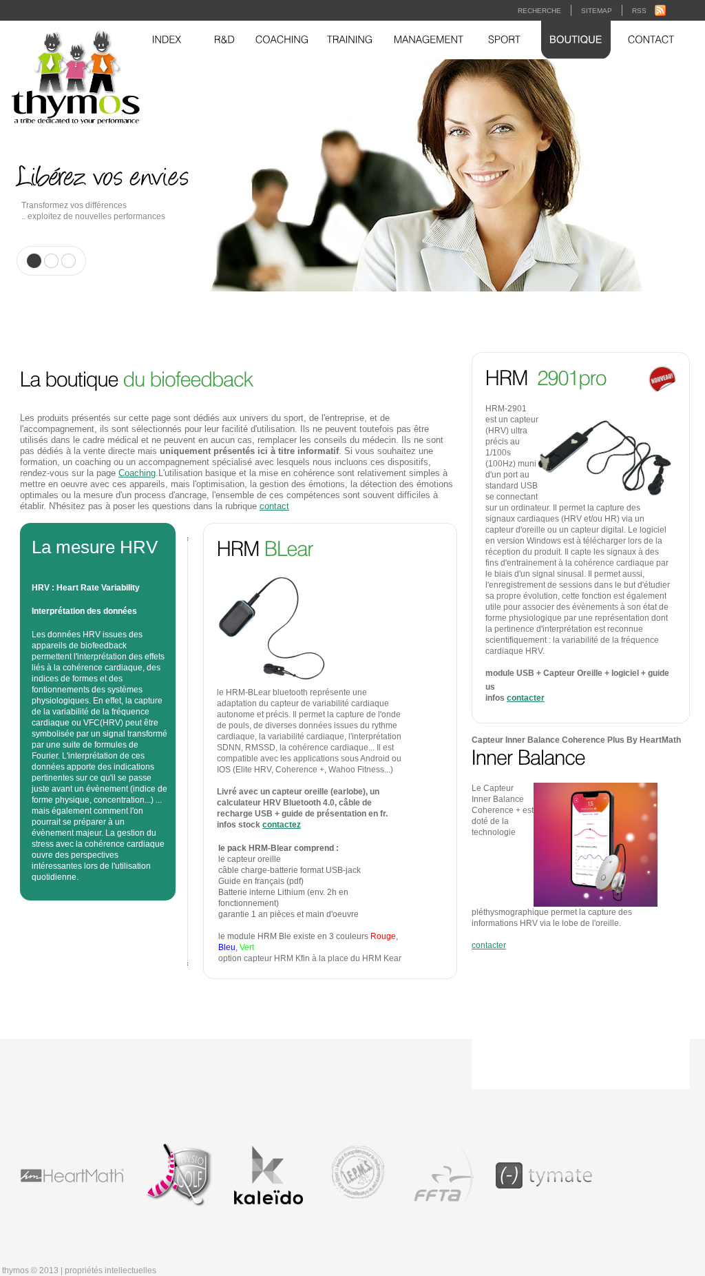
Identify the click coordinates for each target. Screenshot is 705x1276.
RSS (639, 10)
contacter (526, 698)
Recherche (539, 10)
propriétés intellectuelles (110, 1270)
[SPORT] (504, 40)
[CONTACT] (651, 40)
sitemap (596, 10)
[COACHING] (282, 40)
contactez (281, 825)
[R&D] (224, 40)
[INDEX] (166, 40)
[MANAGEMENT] (428, 40)
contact (274, 506)
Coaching (137, 473)
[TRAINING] (349, 40)
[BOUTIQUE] (576, 40)
